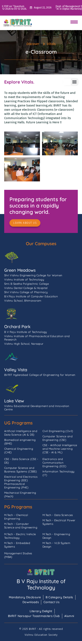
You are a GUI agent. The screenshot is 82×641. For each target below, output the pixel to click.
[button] (74, 81)
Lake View (14, 400)
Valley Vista (15, 369)
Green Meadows (20, 270)
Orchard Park (17, 326)
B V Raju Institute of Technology (41, 584)
